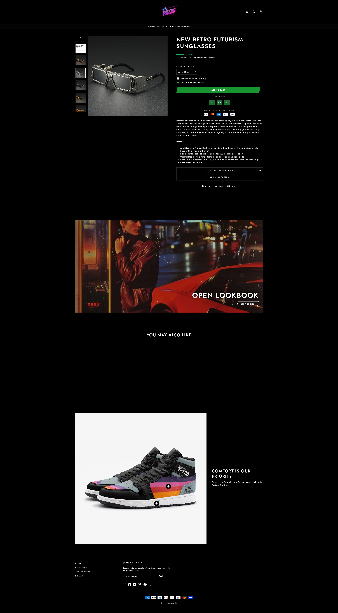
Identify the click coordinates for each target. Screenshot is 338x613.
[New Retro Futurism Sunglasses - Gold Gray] (94, 397)
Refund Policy (81, 568)
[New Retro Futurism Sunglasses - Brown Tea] (101, 397)
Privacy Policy (81, 576)
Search (78, 564)
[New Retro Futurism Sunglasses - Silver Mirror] (90, 397)
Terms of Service (82, 572)
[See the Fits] (169, 266)
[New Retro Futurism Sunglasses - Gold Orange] (105, 397)
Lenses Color (185, 67)
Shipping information (220, 171)
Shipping (192, 57)
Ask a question (219, 177)
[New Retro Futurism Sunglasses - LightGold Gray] (97, 397)
